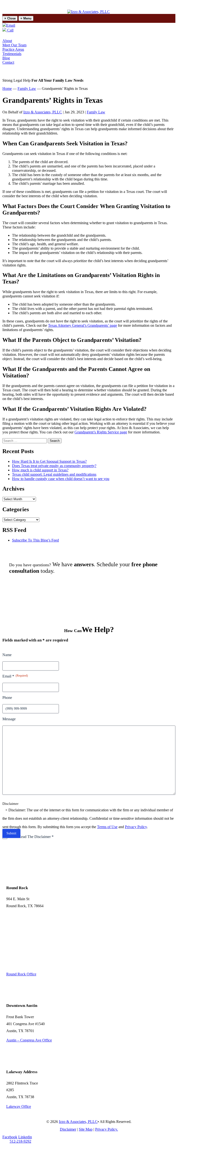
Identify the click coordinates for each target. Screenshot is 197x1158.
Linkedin (25, 1137)
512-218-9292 (20, 1141)
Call (9, 30)
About (7, 41)
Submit (11, 833)
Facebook (9, 1137)
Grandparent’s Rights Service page (100, 432)
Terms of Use (107, 827)
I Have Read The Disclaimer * (30, 837)
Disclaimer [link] (68, 1129)
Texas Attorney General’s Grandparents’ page (82, 325)
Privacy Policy (136, 827)
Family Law (96, 112)
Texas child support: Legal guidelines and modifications (54, 474)
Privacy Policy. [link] (106, 1129)
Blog (6, 58)
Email (10, 25)
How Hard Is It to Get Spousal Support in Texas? (49, 461)
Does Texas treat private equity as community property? (54, 466)
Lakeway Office (18, 1106)
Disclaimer (10, 804)
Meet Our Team (14, 45)
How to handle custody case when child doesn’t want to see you (60, 479)
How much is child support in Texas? (40, 470)
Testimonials (11, 54)
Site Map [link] (85, 1129)
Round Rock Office (21, 974)
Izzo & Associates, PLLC (42, 112)
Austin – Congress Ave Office (29, 1040)
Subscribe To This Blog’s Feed (35, 540)
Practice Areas (13, 49)
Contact (8, 62)
